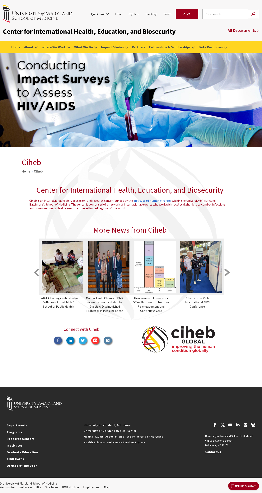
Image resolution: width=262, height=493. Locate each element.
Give (187, 14)
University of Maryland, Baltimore (107, 425)
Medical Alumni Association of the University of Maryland (123, 436)
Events (167, 14)
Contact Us (213, 452)
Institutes (15, 445)
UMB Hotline (70, 487)
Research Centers (21, 439)
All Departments (242, 30)
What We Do (83, 47)
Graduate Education (22, 452)
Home (15, 47)
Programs (14, 432)
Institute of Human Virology (152, 200)
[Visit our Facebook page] (215, 425)
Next (256, 100)
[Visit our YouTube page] (230, 425)
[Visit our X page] (222, 425)
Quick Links (98, 14)
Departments (17, 425)
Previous (6, 100)
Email (118, 14)
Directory (151, 14)
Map (107, 487)
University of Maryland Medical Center (110, 431)
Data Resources (211, 47)
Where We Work (54, 47)
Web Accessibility (30, 487)
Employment (91, 487)
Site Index (51, 487)
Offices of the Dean (22, 465)
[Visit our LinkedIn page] (238, 425)
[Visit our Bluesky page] (253, 426)
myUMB (133, 14)
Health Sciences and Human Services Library (114, 442)
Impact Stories (112, 47)
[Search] (253, 14)
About (28, 47)
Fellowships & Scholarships (169, 47)
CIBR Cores (15, 459)
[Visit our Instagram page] (245, 425)
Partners (138, 47)
